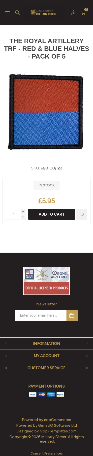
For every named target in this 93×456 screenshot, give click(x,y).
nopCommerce (57, 420)
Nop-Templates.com (58, 431)
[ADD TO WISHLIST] (81, 214)
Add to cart (51, 214)
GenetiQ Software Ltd (57, 425)
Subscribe (72, 315)
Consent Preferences (47, 453)
